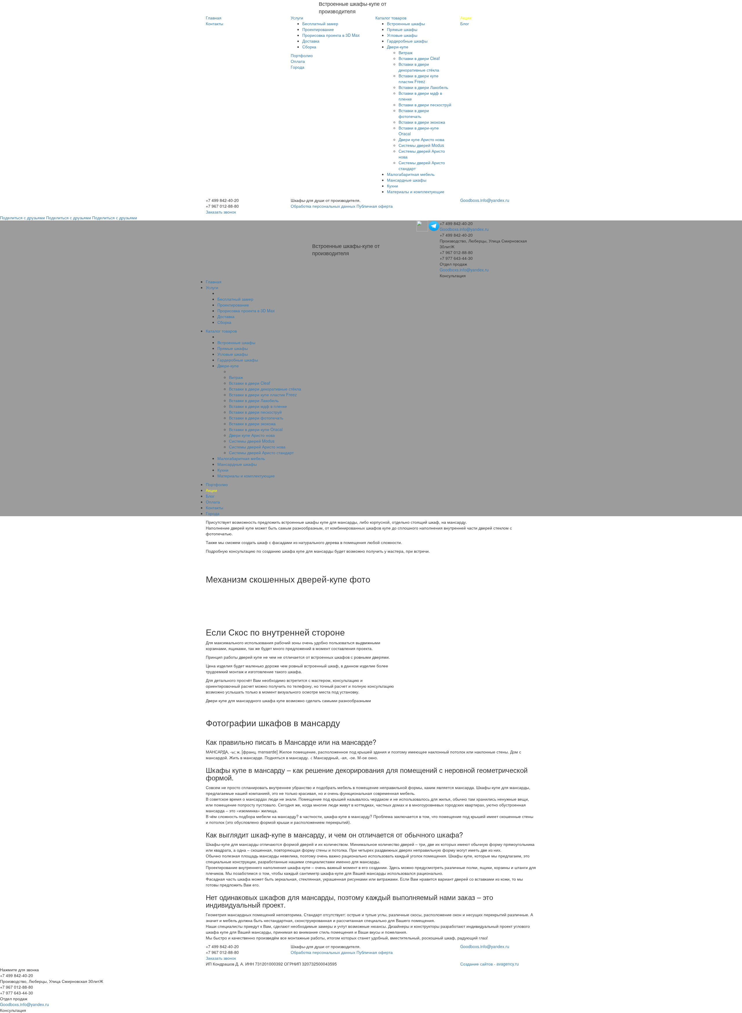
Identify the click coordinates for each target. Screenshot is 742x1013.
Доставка (310, 41)
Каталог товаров (390, 18)
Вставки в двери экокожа (422, 122)
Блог (464, 23)
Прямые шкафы (402, 29)
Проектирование (318, 29)
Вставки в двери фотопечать (414, 113)
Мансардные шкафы (406, 180)
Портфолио (302, 55)
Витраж (405, 52)
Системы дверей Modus (421, 145)
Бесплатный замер (320, 23)
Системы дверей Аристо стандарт (261, 452)
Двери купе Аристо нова (421, 139)
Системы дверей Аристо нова (257, 447)
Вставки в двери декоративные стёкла (419, 67)
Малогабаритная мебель (410, 174)
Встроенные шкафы (406, 23)
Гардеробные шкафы (407, 41)
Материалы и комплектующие (415, 191)
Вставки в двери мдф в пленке (258, 406)
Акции (466, 18)
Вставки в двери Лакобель (423, 87)
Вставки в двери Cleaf (419, 58)
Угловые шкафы (402, 35)
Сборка (309, 47)
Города (297, 67)
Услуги (297, 18)
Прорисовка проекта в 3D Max (331, 35)
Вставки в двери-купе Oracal (256, 429)
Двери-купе (397, 47)
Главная (213, 18)
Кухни (392, 186)
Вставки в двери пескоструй (425, 104)
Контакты (214, 23)
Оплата (298, 61)
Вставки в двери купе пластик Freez (419, 78)
